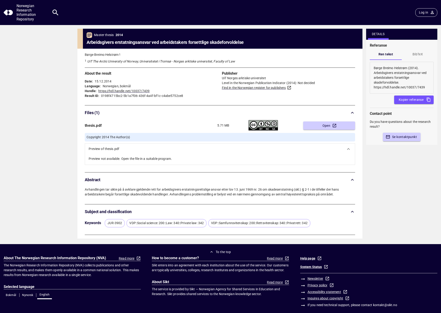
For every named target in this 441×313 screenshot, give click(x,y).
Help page (307, 258)
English (45, 294)
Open (326, 125)
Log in (423, 12)
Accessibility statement (324, 292)
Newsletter (315, 278)
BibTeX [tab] (418, 54)
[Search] (55, 12)
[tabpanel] (402, 78)
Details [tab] (378, 34)
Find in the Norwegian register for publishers (254, 88)
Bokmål (11, 295)
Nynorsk (28, 295)
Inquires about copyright (325, 298)
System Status (311, 267)
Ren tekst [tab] (386, 54)
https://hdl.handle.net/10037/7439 (124, 91)
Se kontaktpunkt (404, 137)
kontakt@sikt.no (385, 305)
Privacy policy (318, 285)
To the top (223, 252)
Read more (126, 258)
